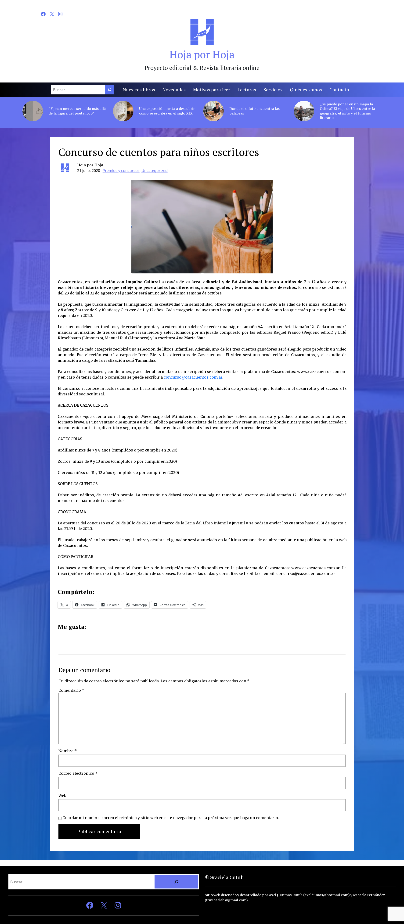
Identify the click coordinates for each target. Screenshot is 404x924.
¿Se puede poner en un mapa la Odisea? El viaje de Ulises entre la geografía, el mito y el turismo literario (347, 111)
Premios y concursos (121, 170)
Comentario (71, 690)
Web (62, 795)
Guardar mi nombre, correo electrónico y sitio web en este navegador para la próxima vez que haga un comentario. (170, 817)
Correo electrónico (77, 773)
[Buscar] (109, 89)
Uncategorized (154, 170)
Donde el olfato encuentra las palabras (254, 110)
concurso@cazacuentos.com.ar (193, 377)
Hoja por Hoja (202, 54)
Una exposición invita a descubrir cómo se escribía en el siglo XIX (167, 110)
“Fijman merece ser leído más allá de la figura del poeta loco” (77, 110)
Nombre (67, 751)
